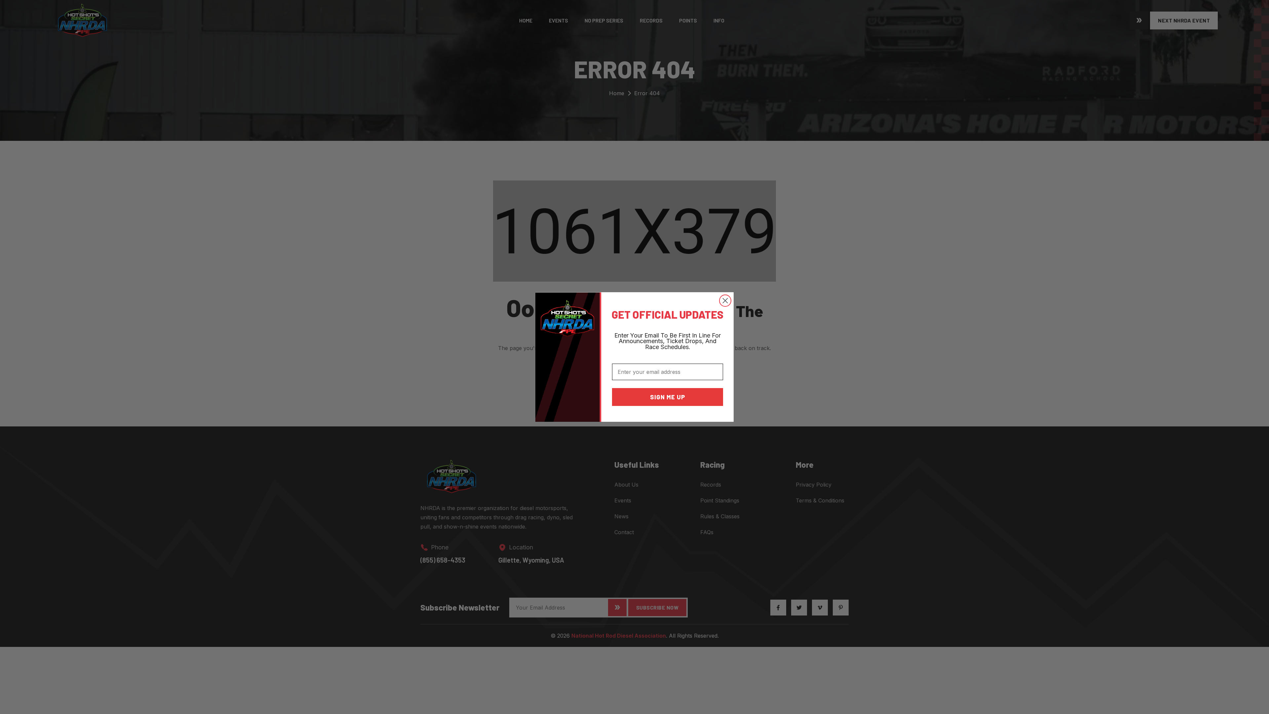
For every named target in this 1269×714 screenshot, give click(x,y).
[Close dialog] (725, 300)
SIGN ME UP (667, 397)
